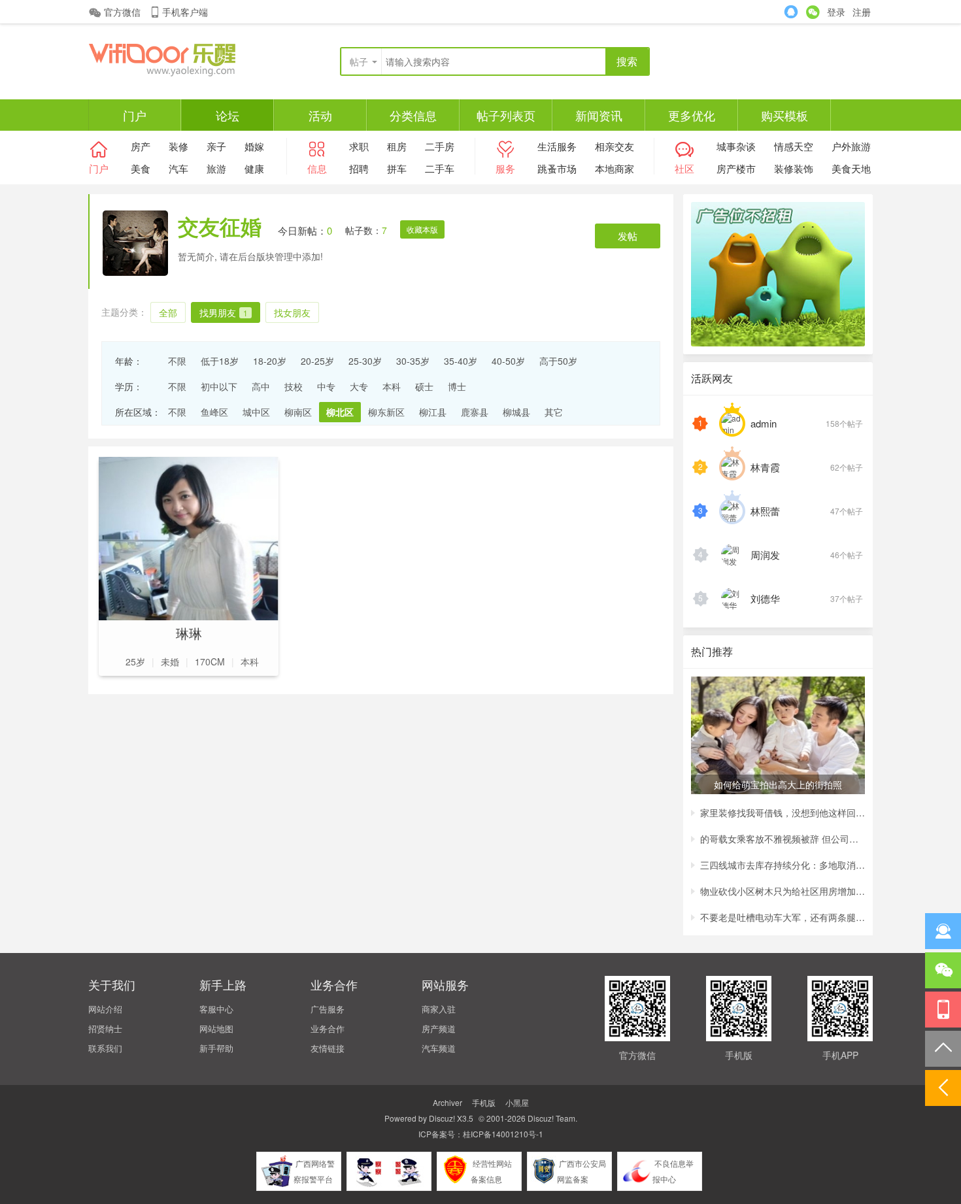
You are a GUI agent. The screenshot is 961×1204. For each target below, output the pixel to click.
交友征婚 (219, 226)
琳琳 (189, 633)
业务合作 (328, 1028)
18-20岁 (269, 360)
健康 (254, 168)
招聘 (359, 168)
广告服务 (328, 1009)
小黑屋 (517, 1102)
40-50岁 (508, 360)
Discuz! (442, 1118)
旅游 (216, 168)
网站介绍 (105, 1009)
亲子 (216, 146)
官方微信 (122, 11)
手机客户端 (185, 11)
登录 (836, 11)
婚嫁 (254, 146)
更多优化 (691, 115)
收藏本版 (422, 229)
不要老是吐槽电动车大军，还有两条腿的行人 (782, 917)
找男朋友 (223, 312)
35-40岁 (460, 360)
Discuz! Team (551, 1118)
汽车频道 (439, 1048)
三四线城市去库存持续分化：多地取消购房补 (782, 864)
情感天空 (793, 146)
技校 (293, 386)
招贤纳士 (105, 1028)
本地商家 (614, 168)
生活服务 (557, 146)
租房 (397, 146)
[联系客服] (943, 931)
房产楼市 (736, 168)
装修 (178, 146)
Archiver (447, 1102)
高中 (261, 386)
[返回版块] (943, 1088)
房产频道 (439, 1028)
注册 (861, 11)
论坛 (227, 115)
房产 (140, 146)
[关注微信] (943, 970)
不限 (177, 360)
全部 (168, 312)
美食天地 (851, 168)
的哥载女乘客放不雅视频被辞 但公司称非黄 (782, 838)
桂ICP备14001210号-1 (503, 1133)
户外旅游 (851, 146)
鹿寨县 (474, 411)
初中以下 (219, 386)
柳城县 (516, 411)
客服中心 (216, 1009)
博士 (457, 386)
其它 (554, 411)
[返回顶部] (943, 1049)
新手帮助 (216, 1048)
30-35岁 (413, 360)
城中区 (256, 411)
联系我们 (105, 1048)
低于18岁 (220, 360)
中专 (326, 386)
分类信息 (413, 115)
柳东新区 (386, 411)
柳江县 (433, 411)
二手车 (439, 168)
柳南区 (298, 411)
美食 (140, 168)
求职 (359, 146)
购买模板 (784, 115)
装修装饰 (793, 168)
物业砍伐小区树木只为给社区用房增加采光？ (782, 890)
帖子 (359, 61)
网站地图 (216, 1028)
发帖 (627, 235)
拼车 (397, 168)
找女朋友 (292, 312)
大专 (359, 386)
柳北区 (340, 411)
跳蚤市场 (557, 168)
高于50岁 (558, 360)
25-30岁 (365, 360)
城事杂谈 (736, 146)
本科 (391, 386)
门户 (134, 115)
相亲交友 (614, 146)
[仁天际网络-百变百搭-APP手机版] (186, 58)
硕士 (424, 386)
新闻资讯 (598, 115)
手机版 (484, 1102)
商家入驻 (439, 1009)
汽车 (178, 168)
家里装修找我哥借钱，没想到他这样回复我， (782, 812)
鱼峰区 (214, 411)
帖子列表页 (506, 115)
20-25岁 (317, 360)
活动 (320, 115)
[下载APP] (943, 1010)
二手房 (439, 146)
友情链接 (328, 1048)
